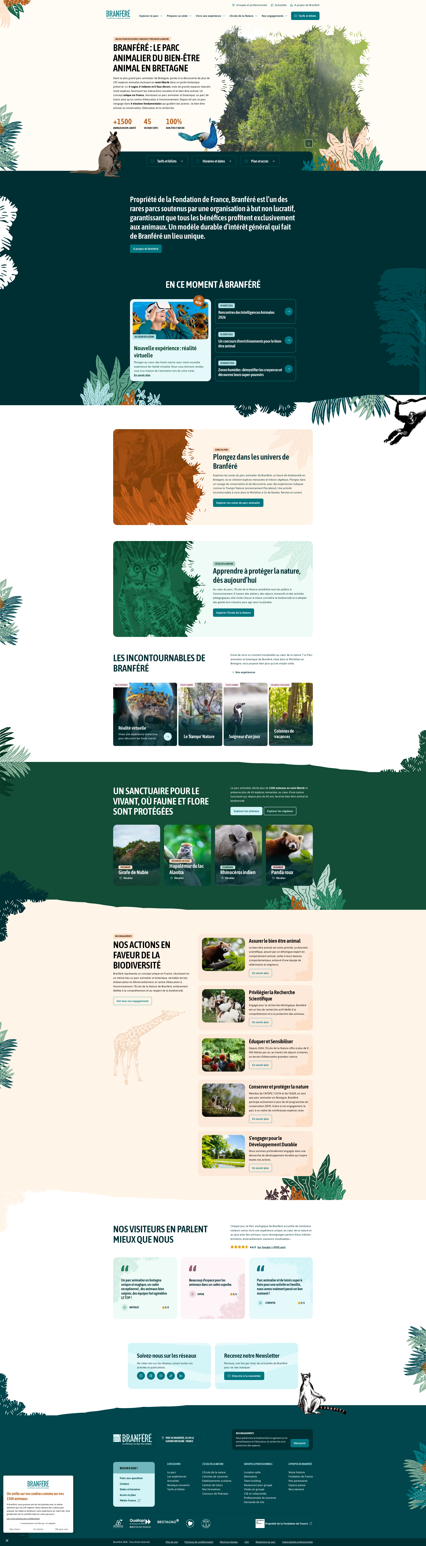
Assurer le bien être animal (275, 941)
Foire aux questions (131, 1478)
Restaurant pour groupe (258, 1485)
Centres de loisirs (212, 1485)
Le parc (171, 1472)
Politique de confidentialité (199, 1542)
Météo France (128, 1500)
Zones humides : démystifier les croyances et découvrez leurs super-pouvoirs (250, 372)
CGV (246, 1542)
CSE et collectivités (255, 1493)
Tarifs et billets (176, 1489)
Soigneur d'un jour (244, 736)
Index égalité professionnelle (297, 1542)
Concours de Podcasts (215, 1493)
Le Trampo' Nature (199, 736)
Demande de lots (254, 1502)
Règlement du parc (266, 1542)
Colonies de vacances (284, 733)
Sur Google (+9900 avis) (271, 1247)
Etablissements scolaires (216, 1480)
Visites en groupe (254, 1489)
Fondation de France (301, 1476)
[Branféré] (118, 15)
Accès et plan (128, 1494)
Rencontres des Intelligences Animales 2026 (246, 314)
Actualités (173, 1480)
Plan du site (172, 1542)
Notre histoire (297, 1472)
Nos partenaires (298, 1480)
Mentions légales (229, 1542)
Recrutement (296, 1489)
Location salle (252, 1472)
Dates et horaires (130, 1489)
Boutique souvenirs (178, 1485)
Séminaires (250, 1476)
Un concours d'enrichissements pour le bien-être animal (250, 343)
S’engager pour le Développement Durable (273, 1141)
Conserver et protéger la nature (279, 1087)
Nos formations (211, 1489)
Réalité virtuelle (132, 728)
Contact (124, 1483)
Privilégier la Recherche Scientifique (272, 995)
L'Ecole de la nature (214, 1472)
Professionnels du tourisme (260, 1497)
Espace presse (297, 1485)
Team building (252, 1480)
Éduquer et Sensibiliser (271, 1041)
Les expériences (176, 1476)
